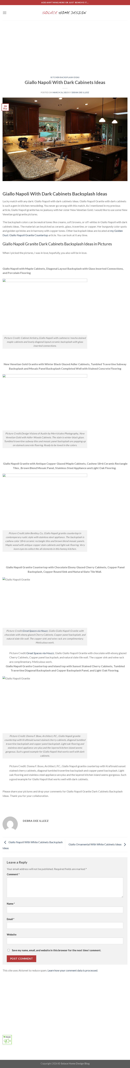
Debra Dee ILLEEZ (80, 92)
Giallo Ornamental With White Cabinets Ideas (95, 844)
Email (10, 919)
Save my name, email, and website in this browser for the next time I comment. (56, 950)
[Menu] (5, 12)
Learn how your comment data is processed (72, 970)
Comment (13, 874)
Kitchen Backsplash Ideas (65, 77)
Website (11, 934)
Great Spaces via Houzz (35, 630)
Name (11, 903)
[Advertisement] (65, 46)
